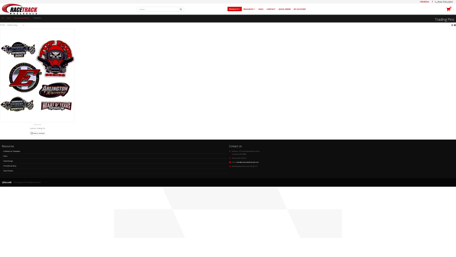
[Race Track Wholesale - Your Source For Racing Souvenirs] (20, 9)
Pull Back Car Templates (11, 151)
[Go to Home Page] (3, 18)
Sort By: (2, 25)
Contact (271, 9)
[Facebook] (432, 1)
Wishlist (424, 1)
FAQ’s (260, 9)
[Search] (181, 9)
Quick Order (285, 9)
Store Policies (8, 171)
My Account (300, 9)
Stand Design (8, 161)
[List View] (455, 25)
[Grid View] (452, 25)
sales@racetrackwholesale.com (247, 162)
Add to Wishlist (39, 133)
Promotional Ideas (9, 166)
